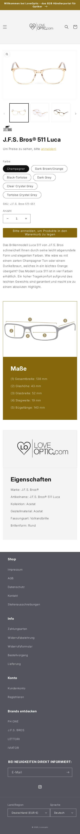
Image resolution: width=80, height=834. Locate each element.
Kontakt (13, 595)
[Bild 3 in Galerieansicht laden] (60, 112)
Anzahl (7, 210)
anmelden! (48, 149)
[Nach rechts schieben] (75, 113)
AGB (11, 578)
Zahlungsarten (17, 628)
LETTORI (14, 739)
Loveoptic (43, 827)
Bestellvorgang (18, 655)
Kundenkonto (16, 688)
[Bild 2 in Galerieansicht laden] (40, 112)
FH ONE (13, 721)
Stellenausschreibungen (24, 604)
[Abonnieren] (67, 772)
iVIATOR (13, 747)
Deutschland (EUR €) (25, 812)
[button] (5, 27)
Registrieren (16, 697)
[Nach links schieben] (4, 113)
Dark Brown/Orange (49, 168)
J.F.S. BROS (16, 730)
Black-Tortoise (17, 177)
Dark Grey (44, 177)
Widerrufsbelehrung (21, 637)
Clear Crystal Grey (20, 186)
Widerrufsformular (20, 646)
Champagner (16, 168)
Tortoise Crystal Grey (22, 194)
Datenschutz (16, 587)
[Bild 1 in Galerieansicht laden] (19, 112)
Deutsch (59, 812)
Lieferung (14, 663)
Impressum (15, 569)
